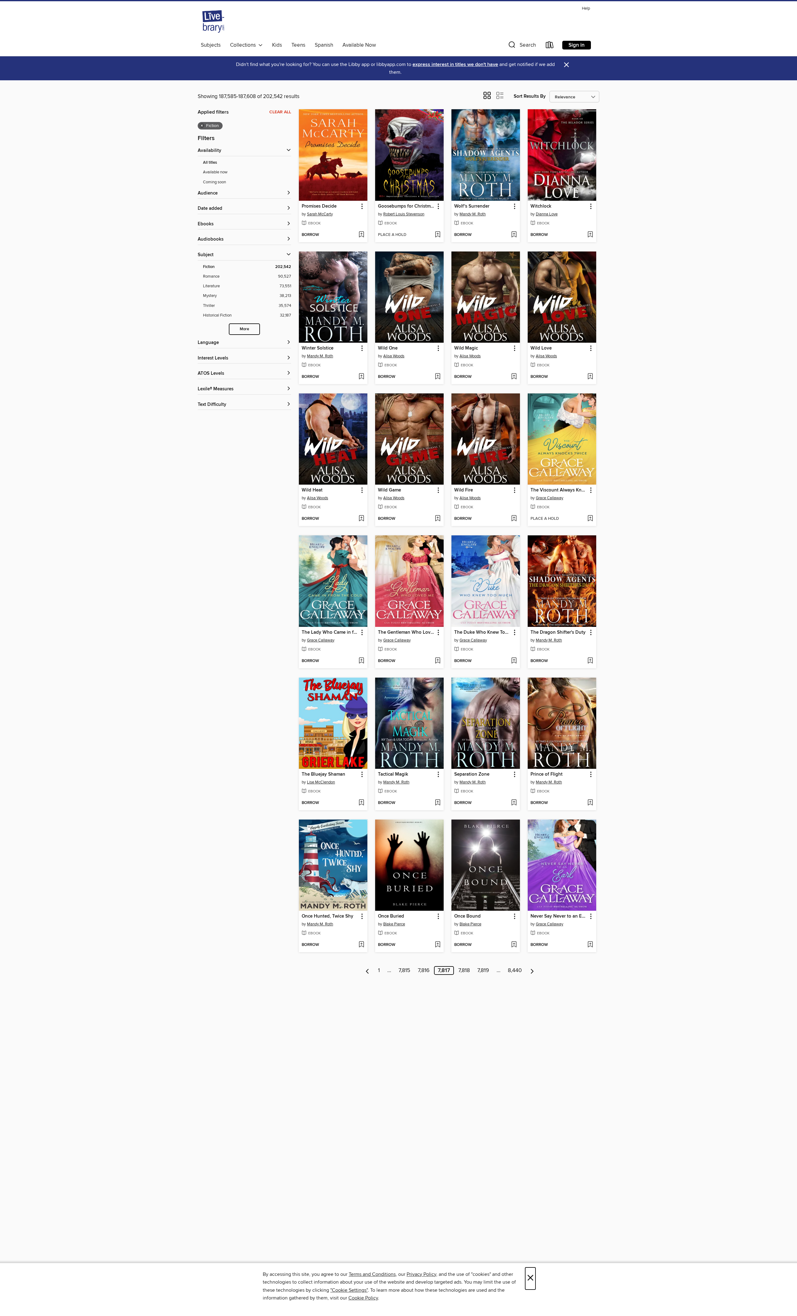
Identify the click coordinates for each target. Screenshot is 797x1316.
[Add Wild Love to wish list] (590, 377)
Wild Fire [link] (463, 490)
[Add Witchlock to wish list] (590, 235)
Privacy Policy (421, 1274)
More (244, 329)
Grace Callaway (549, 498)
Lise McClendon (321, 782)
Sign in (576, 45)
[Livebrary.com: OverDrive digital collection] (213, 21)
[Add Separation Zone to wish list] (514, 803)
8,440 (515, 970)
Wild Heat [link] (312, 490)
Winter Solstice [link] (317, 348)
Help (586, 8)
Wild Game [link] (389, 490)
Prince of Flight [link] (547, 774)
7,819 (483, 970)
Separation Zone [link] (471, 774)
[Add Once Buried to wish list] (437, 945)
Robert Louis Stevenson (403, 214)
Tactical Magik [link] (393, 774)
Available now (215, 172)
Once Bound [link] (467, 916)
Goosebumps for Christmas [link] (406, 206)
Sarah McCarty (320, 214)
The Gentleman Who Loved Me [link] (406, 632)
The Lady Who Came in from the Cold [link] (330, 632)
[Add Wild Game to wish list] (437, 519)
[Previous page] (367, 970)
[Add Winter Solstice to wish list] (361, 377)
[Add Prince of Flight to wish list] (590, 803)
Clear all (280, 112)
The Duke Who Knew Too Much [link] (482, 632)
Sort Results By (530, 96)
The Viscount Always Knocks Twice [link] (559, 490)
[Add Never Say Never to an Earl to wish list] (590, 945)
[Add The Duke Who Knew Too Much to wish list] (514, 661)
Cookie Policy (363, 1298)
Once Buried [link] (391, 916)
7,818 (464, 970)
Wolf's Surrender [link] (471, 206)
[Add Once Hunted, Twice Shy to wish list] (361, 945)
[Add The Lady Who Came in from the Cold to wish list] (361, 661)
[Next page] (532, 970)
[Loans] (549, 46)
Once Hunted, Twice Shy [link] (327, 916)
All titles (210, 162)
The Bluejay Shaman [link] (323, 774)
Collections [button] (244, 45)
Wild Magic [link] (466, 348)
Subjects (211, 45)
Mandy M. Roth (473, 214)
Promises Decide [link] (319, 206)
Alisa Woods (393, 356)
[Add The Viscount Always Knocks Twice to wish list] (590, 519)
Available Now (359, 45)
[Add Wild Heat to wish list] (361, 519)
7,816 (424, 970)
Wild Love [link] (541, 348)
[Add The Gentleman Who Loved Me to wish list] (437, 661)
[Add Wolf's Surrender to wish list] (514, 235)
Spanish (324, 45)
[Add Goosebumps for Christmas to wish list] (437, 235)
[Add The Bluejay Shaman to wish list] (361, 803)
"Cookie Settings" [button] (349, 1290)
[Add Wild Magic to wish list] (514, 377)
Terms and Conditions (372, 1274)
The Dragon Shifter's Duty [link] (558, 632)
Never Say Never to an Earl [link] (559, 916)
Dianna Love (547, 214)
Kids (277, 45)
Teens (298, 45)
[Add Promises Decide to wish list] (361, 235)
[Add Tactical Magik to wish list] (437, 803)
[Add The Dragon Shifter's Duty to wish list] (590, 661)
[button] (521, 46)
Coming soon (214, 182)
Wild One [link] (388, 348)
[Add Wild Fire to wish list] (514, 519)
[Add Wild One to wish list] (437, 377)
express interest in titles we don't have (455, 64)
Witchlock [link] (541, 206)
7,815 (404, 970)
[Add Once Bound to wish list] (514, 945)
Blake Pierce (394, 924)
